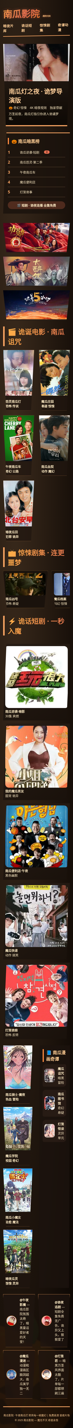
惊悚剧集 (45, 27)
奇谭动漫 (63, 27)
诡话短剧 (26, 28)
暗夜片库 (8, 28)
